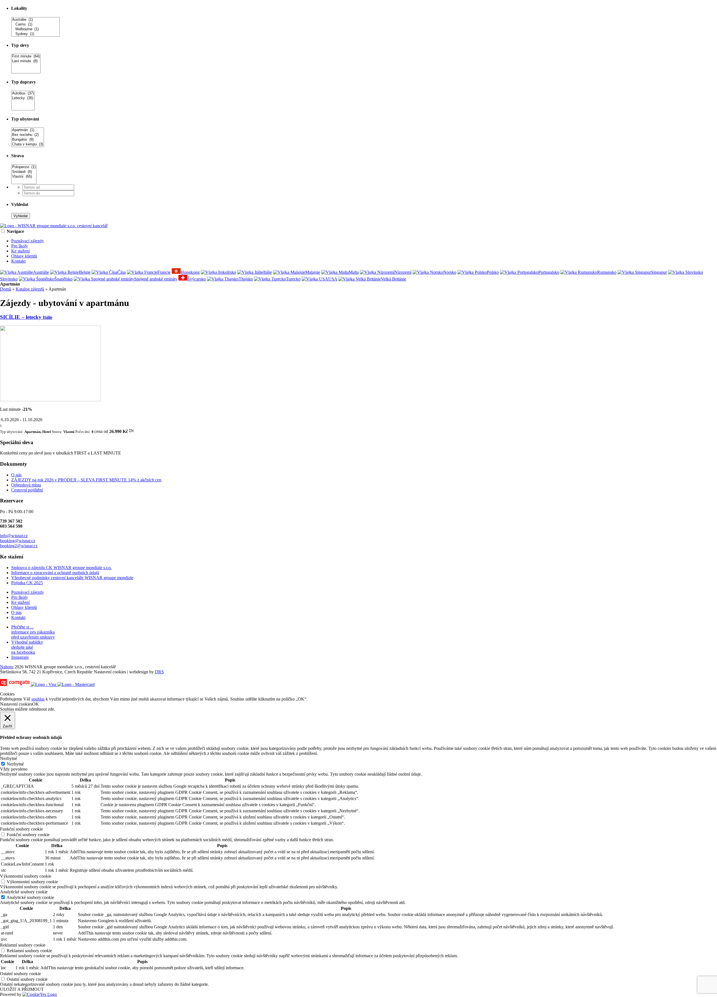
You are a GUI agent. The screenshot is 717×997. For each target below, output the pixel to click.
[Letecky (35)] (22, 98)
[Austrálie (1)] (35, 19)
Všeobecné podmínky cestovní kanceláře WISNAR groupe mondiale (72, 577)
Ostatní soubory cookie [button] (20, 973)
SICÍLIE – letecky (26, 317)
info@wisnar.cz (14, 535)
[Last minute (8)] (25, 61)
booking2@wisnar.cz (19, 545)
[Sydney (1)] (35, 34)
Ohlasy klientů (24, 256)
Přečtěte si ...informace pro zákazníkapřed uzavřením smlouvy (33, 632)
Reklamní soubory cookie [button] (22, 945)
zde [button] (51, 709)
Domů (5, 289)
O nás (16, 474)
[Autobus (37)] (22, 93)
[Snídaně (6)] (23, 172)
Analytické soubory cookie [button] (24, 891)
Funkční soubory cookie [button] (21, 829)
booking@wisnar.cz (17, 540)
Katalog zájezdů (30, 289)
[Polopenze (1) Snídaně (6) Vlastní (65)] (23, 181)
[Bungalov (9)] (27, 139)
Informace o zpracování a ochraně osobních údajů (55, 572)
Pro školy (19, 246)
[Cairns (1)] (35, 24)
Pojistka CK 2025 (27, 582)
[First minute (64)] (25, 56)
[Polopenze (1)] (23, 167)
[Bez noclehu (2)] (27, 135)
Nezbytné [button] (8, 758)
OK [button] (35, 704)
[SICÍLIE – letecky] (50, 399)
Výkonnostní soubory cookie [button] (25, 876)
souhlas (38, 699)
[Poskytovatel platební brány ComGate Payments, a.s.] (47, 684)
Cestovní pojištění (27, 490)
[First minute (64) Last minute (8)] (26, 71)
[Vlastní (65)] (23, 176)
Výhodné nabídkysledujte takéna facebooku (27, 647)
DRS (159, 671)
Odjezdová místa (26, 485)
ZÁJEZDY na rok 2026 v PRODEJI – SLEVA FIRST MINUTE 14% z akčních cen (86, 479)
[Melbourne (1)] (35, 29)
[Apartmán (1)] (27, 130)
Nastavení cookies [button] (110, 671)
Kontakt (18, 261)
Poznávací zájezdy (27, 240)
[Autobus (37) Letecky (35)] (23, 108)
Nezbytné (15, 764)
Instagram (20, 657)
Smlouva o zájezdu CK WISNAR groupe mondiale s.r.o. (61, 567)
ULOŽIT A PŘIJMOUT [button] (22, 989)
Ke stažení (20, 251)
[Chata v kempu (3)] (27, 144)
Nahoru (6, 666)
